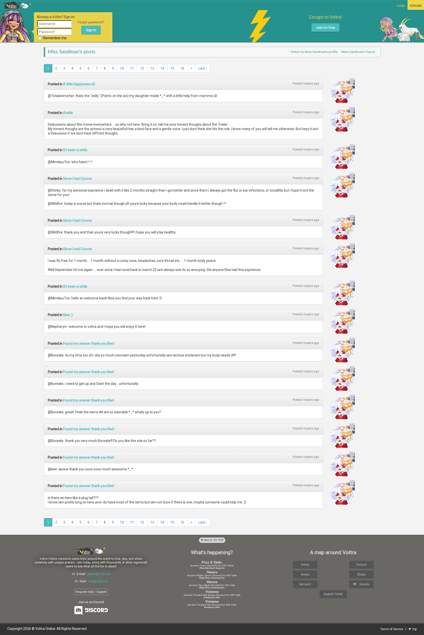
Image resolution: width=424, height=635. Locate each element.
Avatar (305, 574)
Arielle (68, 113)
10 (122, 68)
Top (414, 629)
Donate (364, 584)
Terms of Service (391, 629)
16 (182, 68)
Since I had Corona (77, 179)
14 (162, 68)
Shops (361, 574)
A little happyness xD (79, 84)
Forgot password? (91, 22)
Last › (203, 68)
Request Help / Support (91, 592)
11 (132, 68)
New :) (68, 315)
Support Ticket (333, 594)
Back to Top (213, 540)
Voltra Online (18, 5)
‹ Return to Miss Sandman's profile (314, 52)
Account (305, 584)
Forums (416, 6)
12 (142, 68)
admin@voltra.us (99, 574)
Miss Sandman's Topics (358, 52)
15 (172, 68)
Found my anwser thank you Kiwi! (88, 343)
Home (401, 6)
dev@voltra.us (98, 581)
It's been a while (75, 150)
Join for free (325, 28)
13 (152, 68)
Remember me (54, 38)
